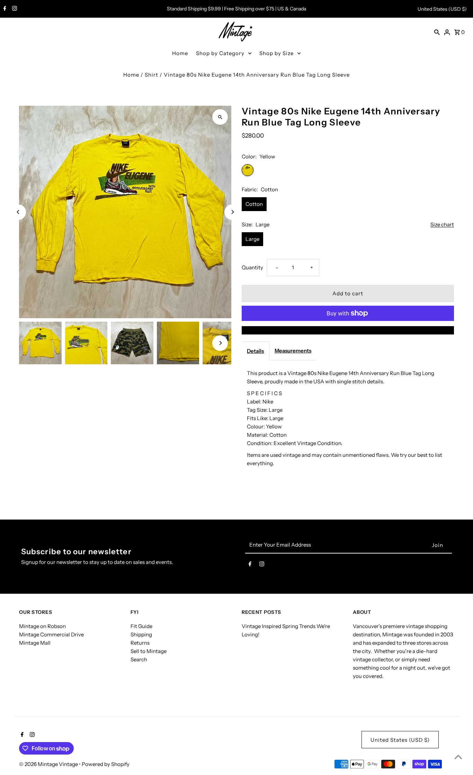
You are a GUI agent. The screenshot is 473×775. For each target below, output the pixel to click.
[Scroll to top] (458, 757)
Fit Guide (141, 626)
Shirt (151, 74)
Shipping (141, 634)
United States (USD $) (442, 9)
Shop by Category (220, 53)
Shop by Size (276, 53)
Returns (140, 642)
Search (139, 659)
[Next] (232, 212)
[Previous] (18, 212)
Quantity (252, 267)
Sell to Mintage (149, 651)
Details (255, 351)
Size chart (442, 224)
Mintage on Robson (42, 626)
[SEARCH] (436, 31)
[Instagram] (13, 9)
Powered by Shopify (106, 764)
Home (180, 53)
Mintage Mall (35, 642)
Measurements (293, 350)
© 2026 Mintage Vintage (49, 764)
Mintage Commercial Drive (51, 634)
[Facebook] (4, 9)
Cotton (254, 204)
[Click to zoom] (220, 117)
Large (252, 239)
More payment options (347, 330)
